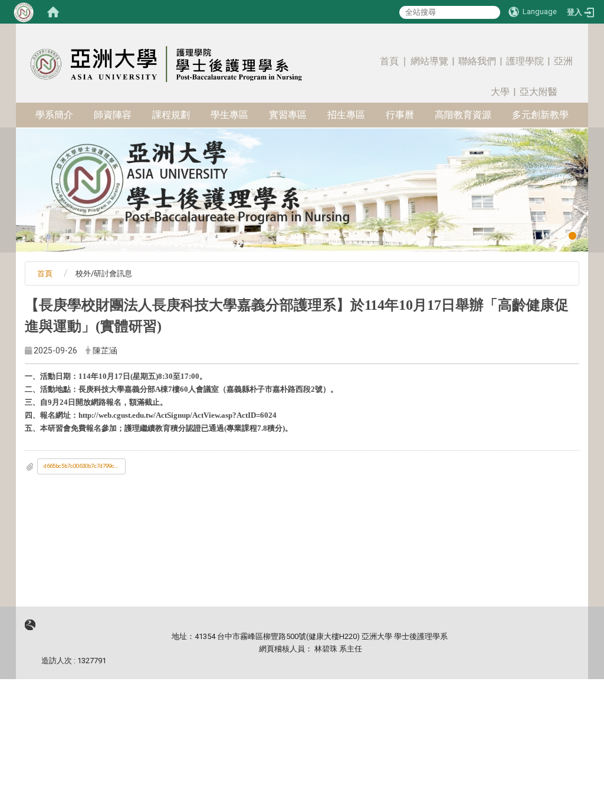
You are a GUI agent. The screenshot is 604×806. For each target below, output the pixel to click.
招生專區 (346, 114)
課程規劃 (171, 114)
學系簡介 (54, 114)
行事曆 (400, 114)
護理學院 (525, 61)
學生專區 (229, 114)
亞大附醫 (538, 91)
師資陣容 (113, 114)
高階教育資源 (463, 114)
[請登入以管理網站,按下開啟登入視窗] (23, 12)
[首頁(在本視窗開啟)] (53, 12)
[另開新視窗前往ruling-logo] (30, 624)
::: (567, 44)
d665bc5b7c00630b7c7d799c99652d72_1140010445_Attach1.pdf (85, 466)
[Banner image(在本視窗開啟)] (302, 189)
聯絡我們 (477, 61)
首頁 (389, 61)
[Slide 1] (572, 236)
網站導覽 (429, 61)
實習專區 (288, 114)
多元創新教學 (540, 114)
